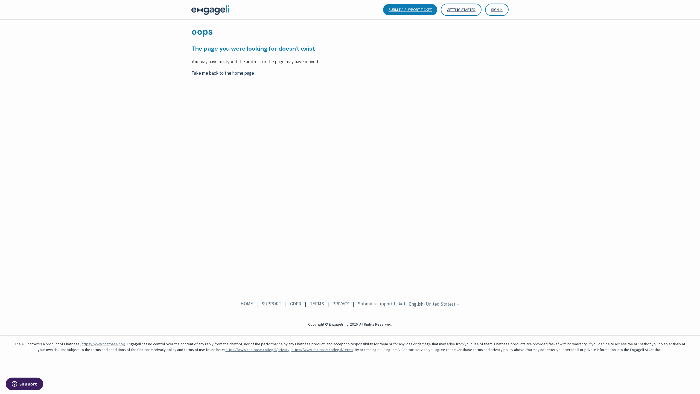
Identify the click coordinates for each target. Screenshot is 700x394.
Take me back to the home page (222, 73)
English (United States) (432, 304)
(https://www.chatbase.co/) (102, 343)
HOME (247, 304)
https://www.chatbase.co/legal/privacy (258, 349)
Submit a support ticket (410, 9)
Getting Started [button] (461, 9)
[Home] (210, 10)
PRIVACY (340, 304)
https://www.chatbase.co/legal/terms (322, 349)
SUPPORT (271, 304)
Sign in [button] (497, 9)
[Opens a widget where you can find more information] (24, 384)
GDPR (295, 304)
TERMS (317, 304)
